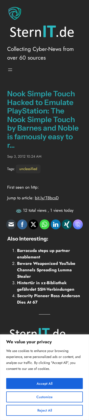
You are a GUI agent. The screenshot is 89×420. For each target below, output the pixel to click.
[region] (44, 377)
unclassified (28, 168)
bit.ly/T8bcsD (47, 198)
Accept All (44, 383)
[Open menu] (10, 70)
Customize (44, 396)
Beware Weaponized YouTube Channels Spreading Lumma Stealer (46, 269)
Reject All (44, 410)
